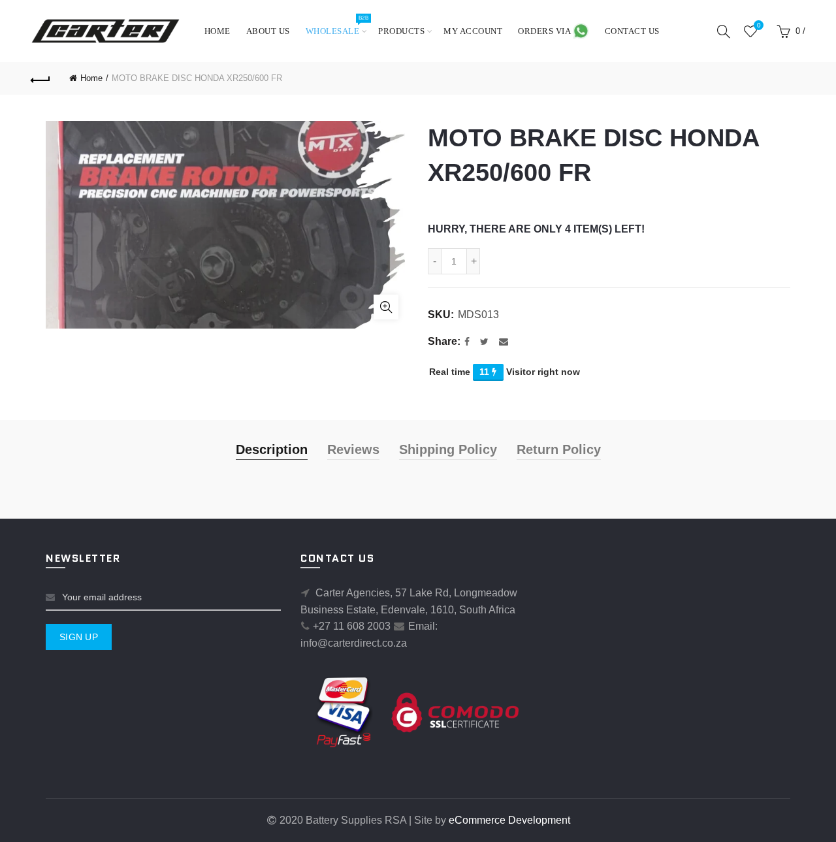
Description (272, 449)
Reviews (353, 449)
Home (217, 31)
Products (401, 31)
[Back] (40, 78)
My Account (472, 31)
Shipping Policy (448, 449)
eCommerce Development (509, 820)
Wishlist (758, 25)
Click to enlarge (386, 307)
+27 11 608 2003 (352, 626)
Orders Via (545, 31)
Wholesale (337, 25)
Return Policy (559, 449)
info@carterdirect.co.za (353, 643)
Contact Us (632, 31)
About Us (268, 31)
